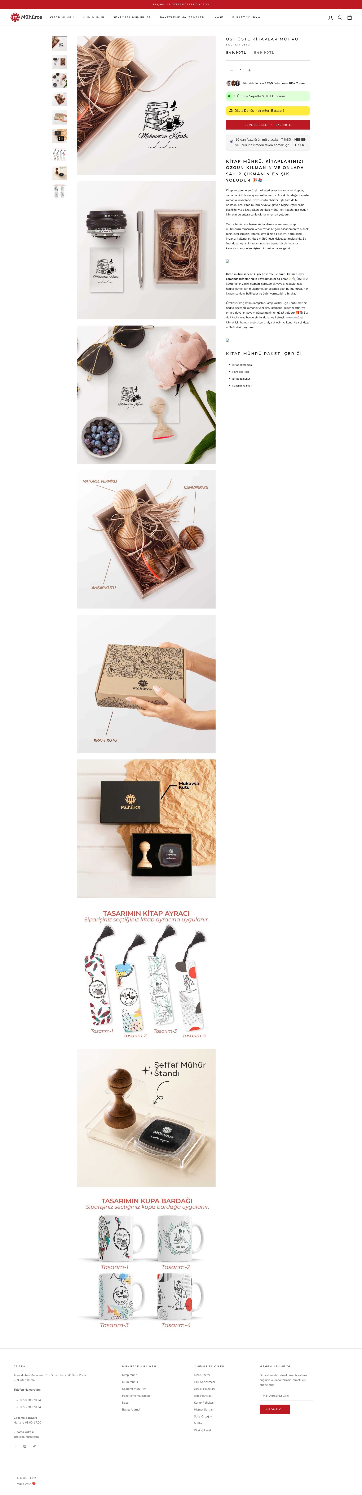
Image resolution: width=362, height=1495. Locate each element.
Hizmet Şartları (203, 1410)
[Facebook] (15, 1446)
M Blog (198, 1423)
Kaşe (219, 17)
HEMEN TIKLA (300, 142)
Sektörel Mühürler (132, 17)
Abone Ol (275, 1409)
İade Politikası (203, 1396)
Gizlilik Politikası (204, 1389)
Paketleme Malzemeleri (183, 17)
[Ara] (340, 17)
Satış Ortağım (203, 1416)
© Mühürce (26, 1478)
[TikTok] (34, 1446)
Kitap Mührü (62, 17)
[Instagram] (24, 1446)
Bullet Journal (247, 17)
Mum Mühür (94, 17)
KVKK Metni (202, 1375)
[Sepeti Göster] (350, 17)
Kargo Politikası (204, 1403)
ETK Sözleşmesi (204, 1382)
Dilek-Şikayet (202, 1430)
